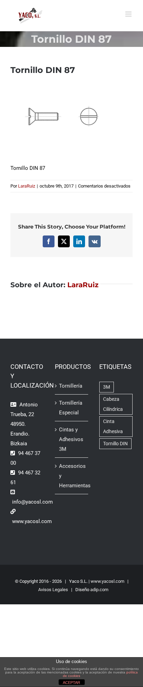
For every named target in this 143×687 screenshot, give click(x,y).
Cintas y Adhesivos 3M (71, 439)
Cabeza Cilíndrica (113, 404)
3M (106, 387)
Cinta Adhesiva (113, 426)
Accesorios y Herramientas (72, 476)
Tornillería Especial (70, 408)
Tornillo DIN (115, 443)
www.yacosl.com (107, 581)
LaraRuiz (26, 186)
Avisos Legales (53, 589)
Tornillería (70, 386)
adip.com (99, 589)
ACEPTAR (71, 682)
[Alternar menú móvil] (129, 14)
